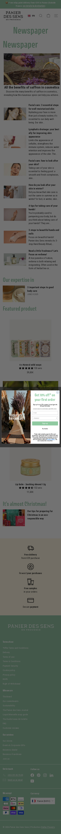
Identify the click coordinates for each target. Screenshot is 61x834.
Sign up (45, 423)
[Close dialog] (57, 392)
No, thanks (45, 429)
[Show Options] (56, 418)
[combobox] (44, 418)
